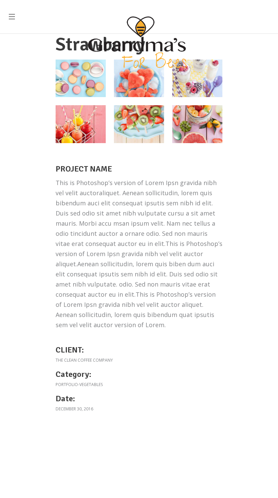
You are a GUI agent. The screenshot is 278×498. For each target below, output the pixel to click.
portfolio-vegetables (79, 384)
